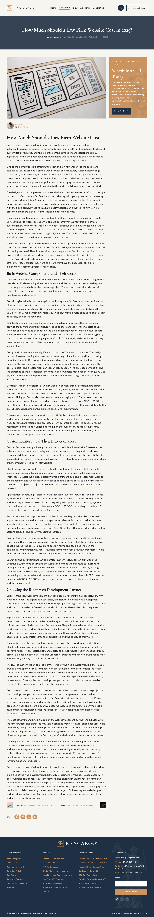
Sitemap (10, 887)
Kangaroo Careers (15, 879)
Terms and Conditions (121, 913)
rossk (37, 913)
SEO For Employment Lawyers (93, 862)
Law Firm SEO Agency (17, 883)
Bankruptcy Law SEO (88, 871)
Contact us (98, 7)
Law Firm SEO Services (53, 879)
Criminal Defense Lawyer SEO (92, 879)
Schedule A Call (14, 871)
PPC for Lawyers (50, 867)
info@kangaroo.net (130, 857)
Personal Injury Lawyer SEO (91, 867)
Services (63, 7)
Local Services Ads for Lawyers (57, 875)
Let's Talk (119, 111)
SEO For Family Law (88, 875)
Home (53, 7)
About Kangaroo (14, 858)
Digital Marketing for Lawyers (56, 871)
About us (85, 7)
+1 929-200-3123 (130, 862)
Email (117, 877)
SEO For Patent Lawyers (90, 887)
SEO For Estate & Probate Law (93, 858)
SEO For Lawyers (50, 862)
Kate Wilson (23, 127)
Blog (75, 7)
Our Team (11, 875)
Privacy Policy (140, 913)
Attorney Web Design (53, 883)
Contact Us (12, 862)
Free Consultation (136, 7)
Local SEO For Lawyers (53, 858)
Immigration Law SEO (89, 883)
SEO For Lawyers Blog (17, 867)
